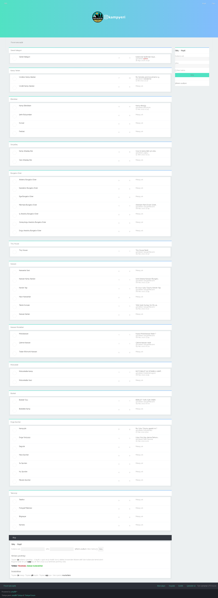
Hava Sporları (24, 455)
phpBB (13, 592)
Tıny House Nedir (142, 250)
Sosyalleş (14, 144)
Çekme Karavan (24, 343)
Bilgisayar (22, 516)
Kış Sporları (23, 471)
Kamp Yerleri (15, 70)
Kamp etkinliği (141, 106)
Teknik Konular (24, 305)
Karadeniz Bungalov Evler (28, 188)
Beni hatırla (92, 549)
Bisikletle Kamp (24, 409)
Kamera (22, 525)
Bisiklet (13, 393)
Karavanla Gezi (24, 270)
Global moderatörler (35, 566)
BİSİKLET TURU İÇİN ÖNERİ (145, 400)
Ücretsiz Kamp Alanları (27, 77)
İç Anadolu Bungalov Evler (28, 214)
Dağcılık (22, 446)
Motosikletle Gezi (25, 380)
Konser (21, 123)
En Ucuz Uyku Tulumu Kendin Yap (148, 288)
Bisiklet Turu (23, 400)
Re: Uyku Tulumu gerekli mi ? (146, 428)
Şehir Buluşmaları (25, 115)
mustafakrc (66, 575)
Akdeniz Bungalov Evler (27, 180)
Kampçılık (22, 428)
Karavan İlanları (24, 314)
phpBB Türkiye (17, 595)
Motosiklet (14, 365)
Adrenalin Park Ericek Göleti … (146, 205)
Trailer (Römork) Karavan (28, 352)
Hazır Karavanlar (25, 297)
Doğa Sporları (16, 422)
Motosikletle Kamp (26, 371)
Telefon (22, 500)
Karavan (13, 264)
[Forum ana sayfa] (109, 17)
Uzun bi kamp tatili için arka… (146, 151)
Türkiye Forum (30, 595)
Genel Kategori (16, 50)
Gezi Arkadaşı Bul (25, 160)
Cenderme (147, 79)
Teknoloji (14, 493)
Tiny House (15, 244)
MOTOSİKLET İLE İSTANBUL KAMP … (149, 371)
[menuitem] (5, 3)
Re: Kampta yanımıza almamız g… (148, 77)
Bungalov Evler (16, 173)
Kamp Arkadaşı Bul (26, 151)
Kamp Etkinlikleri (25, 106)
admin (145, 59)
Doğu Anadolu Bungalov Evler (30, 230)
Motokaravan (23, 334)
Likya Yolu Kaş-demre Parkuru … (147, 437)
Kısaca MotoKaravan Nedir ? (146, 334)
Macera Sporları (25, 480)
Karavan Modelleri (17, 327)
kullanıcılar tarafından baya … (146, 57)
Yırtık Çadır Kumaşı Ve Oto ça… (147, 305)
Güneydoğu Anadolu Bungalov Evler (32, 222)
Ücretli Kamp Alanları (26, 86)
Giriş (13, 544)
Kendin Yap (23, 288)
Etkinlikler (14, 99)
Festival (22, 131)
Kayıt (19, 544)
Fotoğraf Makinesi (25, 508)
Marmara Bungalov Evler (28, 205)
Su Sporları (23, 463)
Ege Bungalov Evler (26, 196)
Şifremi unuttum (80, 549)
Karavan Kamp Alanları (27, 279)
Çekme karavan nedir (143, 343)
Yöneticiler (22, 566)
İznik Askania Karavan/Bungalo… (147, 279)
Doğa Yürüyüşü (24, 437)
